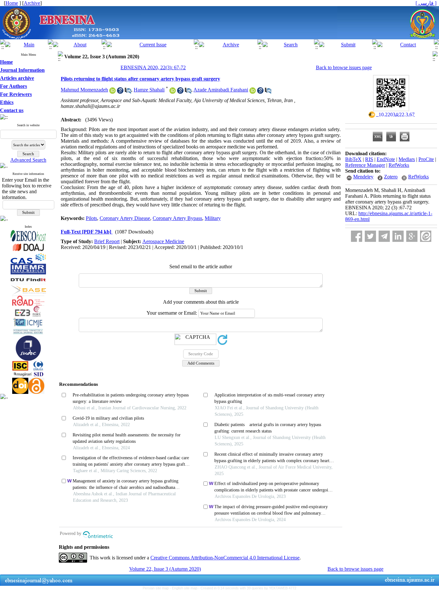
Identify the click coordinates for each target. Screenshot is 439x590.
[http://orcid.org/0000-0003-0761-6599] (172, 92)
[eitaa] (425, 236)
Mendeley (363, 176)
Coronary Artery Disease (125, 218)
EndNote (386, 159)
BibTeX (353, 159)
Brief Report (107, 241)
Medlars (407, 159)
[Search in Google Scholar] (120, 92)
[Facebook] (356, 236)
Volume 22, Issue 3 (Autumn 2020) (165, 569)
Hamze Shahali (149, 89)
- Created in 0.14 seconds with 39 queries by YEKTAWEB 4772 (247, 588)
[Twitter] (370, 236)
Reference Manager (365, 165)
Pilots (91, 218)
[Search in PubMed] (128, 92)
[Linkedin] (398, 236)
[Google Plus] (411, 236)
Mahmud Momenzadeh (84, 89)
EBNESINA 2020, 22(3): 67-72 (153, 67)
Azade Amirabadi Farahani (220, 89)
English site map (185, 588)
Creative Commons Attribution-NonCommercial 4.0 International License (225, 557)
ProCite (426, 159)
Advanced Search (28, 160)
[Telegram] (384, 236)
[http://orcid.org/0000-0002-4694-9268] (252, 92)
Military (213, 218)
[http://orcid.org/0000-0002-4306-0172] (112, 92)
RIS (369, 159)
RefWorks (399, 165)
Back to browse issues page (344, 67)
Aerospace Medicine (163, 241)
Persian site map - (157, 588)
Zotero (391, 176)
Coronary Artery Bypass (177, 218)
